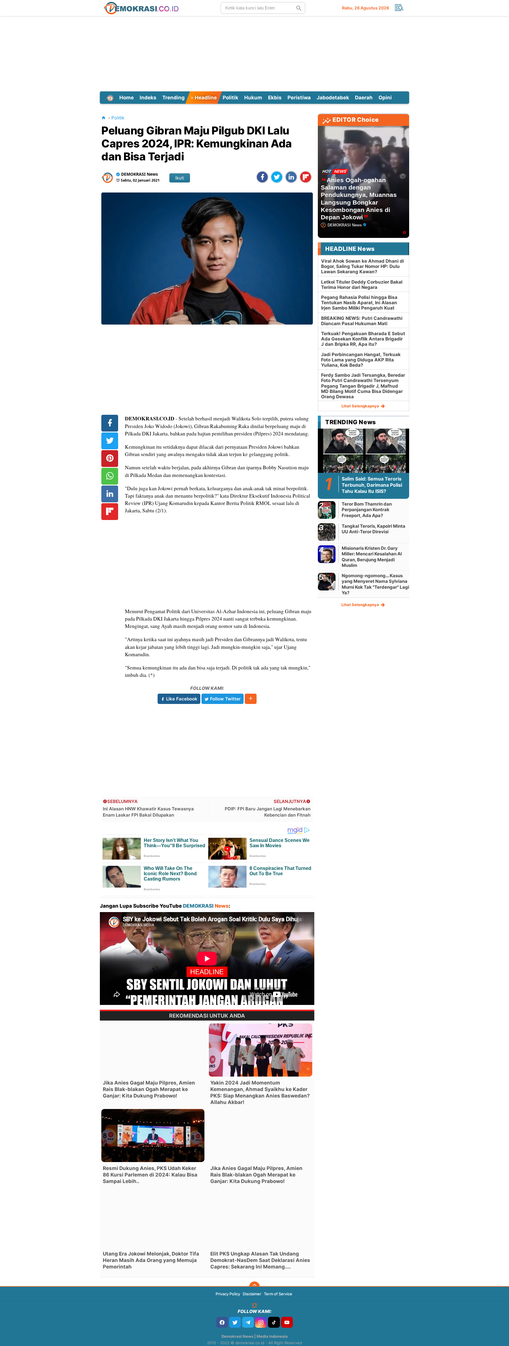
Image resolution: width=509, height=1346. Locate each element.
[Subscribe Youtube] (287, 1322)
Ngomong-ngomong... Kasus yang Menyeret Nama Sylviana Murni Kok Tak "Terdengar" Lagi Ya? (375, 584)
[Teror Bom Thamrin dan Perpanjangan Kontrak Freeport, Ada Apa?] (327, 510)
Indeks (148, 98)
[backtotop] (254, 1286)
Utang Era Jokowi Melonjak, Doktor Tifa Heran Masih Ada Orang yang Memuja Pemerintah (151, 1260)
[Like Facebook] (222, 1322)
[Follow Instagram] (261, 1322)
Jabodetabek (333, 98)
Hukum (253, 98)
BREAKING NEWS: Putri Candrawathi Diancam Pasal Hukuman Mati (361, 320)
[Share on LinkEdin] (291, 177)
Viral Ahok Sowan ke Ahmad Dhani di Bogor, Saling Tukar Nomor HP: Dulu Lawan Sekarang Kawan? (362, 266)
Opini (385, 98)
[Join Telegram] (248, 1322)
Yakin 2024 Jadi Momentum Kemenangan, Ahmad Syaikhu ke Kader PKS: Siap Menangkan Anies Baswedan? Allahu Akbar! (260, 1092)
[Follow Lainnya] (251, 698)
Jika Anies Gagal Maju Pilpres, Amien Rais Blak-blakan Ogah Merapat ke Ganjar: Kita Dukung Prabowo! (149, 1089)
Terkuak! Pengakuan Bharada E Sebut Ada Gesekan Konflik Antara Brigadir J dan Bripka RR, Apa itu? (363, 339)
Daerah (364, 98)
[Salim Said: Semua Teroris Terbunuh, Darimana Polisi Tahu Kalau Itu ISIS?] (363, 454)
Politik (230, 98)
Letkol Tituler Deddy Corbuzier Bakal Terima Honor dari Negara (361, 284)
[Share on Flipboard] (305, 177)
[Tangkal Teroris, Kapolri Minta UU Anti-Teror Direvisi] (327, 532)
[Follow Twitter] (235, 1322)
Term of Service (278, 1293)
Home (126, 98)
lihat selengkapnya (360, 406)
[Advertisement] (254, 53)
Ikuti (179, 178)
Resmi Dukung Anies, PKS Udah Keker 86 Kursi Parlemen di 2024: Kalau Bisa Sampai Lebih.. (150, 1174)
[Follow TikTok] (274, 1322)
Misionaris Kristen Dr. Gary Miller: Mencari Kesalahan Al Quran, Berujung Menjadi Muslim (372, 556)
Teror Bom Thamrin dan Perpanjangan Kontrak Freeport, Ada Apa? (367, 509)
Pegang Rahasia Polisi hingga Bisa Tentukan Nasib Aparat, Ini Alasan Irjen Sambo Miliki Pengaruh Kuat (359, 302)
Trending (173, 98)
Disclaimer (252, 1293)
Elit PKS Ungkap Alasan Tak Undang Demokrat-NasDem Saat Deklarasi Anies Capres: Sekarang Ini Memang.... (260, 1260)
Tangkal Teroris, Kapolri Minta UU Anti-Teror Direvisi (373, 529)
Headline (205, 98)
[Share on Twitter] (276, 177)
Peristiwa (299, 98)
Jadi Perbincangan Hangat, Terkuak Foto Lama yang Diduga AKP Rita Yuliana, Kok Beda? (361, 360)
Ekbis (275, 98)
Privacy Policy (228, 1293)
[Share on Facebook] (262, 177)
